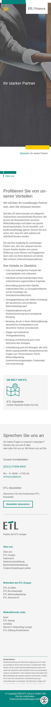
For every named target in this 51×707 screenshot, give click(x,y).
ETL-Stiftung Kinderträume (16, 630)
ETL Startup (9, 620)
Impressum (8, 558)
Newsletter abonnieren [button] (18, 504)
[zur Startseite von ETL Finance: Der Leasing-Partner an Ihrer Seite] (36, 8)
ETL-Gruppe (9, 555)
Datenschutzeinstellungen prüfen (25, 699)
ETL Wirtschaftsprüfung (14, 594)
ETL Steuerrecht (11, 597)
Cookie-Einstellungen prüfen (17, 568)
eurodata (7, 624)
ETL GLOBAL (9, 588)
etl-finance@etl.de (12, 477)
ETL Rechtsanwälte (12, 591)
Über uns (7, 552)
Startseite (24, 153)
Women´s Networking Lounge (17, 627)
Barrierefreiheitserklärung (15, 565)
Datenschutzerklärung (13, 561)
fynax (5, 617)
